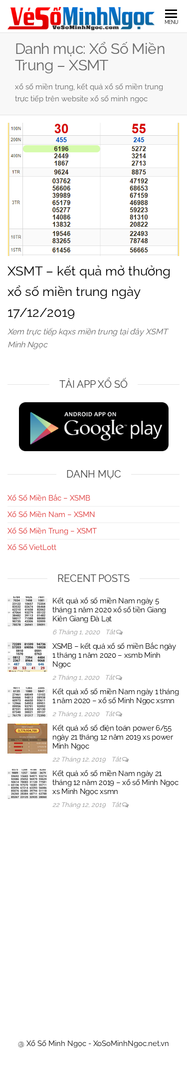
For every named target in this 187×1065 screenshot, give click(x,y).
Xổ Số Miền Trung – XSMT (52, 531)
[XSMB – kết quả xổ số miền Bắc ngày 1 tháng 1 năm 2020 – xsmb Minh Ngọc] (27, 656)
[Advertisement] (93, 914)
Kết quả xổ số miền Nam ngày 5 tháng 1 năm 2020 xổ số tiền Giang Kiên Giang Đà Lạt (109, 609)
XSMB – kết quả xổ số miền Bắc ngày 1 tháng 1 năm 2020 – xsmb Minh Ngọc (114, 655)
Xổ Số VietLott (31, 547)
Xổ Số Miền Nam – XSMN (51, 514)
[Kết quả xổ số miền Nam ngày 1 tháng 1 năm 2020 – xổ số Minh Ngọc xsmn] (27, 701)
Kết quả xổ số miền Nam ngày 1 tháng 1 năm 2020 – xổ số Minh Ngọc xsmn (115, 696)
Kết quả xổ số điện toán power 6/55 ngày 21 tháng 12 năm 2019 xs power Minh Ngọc (112, 737)
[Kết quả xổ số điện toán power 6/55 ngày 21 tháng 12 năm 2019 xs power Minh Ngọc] (27, 738)
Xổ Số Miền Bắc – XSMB (48, 498)
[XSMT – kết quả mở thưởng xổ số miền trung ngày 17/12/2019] (93, 188)
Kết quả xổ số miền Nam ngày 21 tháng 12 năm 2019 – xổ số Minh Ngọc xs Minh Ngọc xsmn (115, 782)
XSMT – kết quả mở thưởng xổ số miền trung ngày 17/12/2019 (89, 292)
